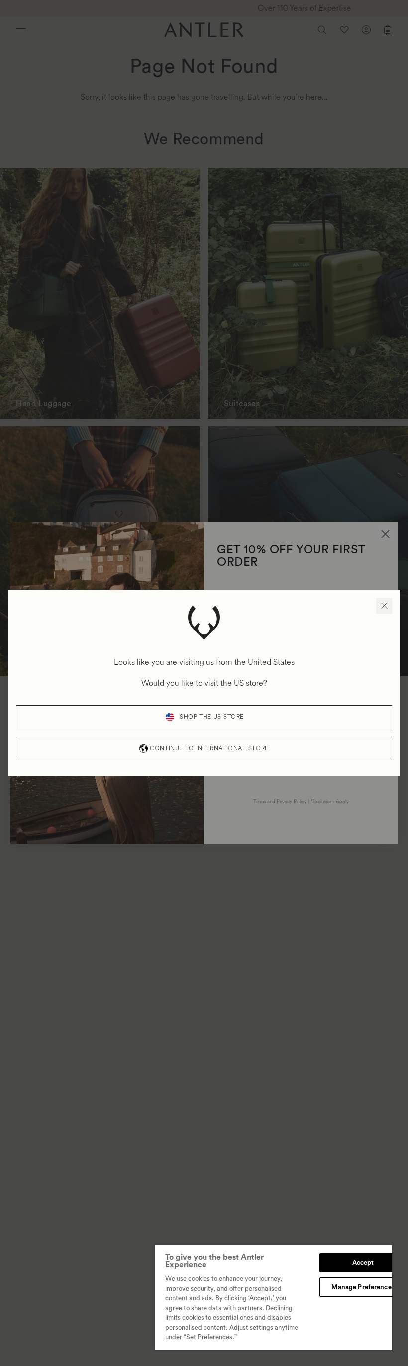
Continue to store (209, 748)
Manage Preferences (362, 1287)
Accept (363, 1263)
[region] (273, 1297)
